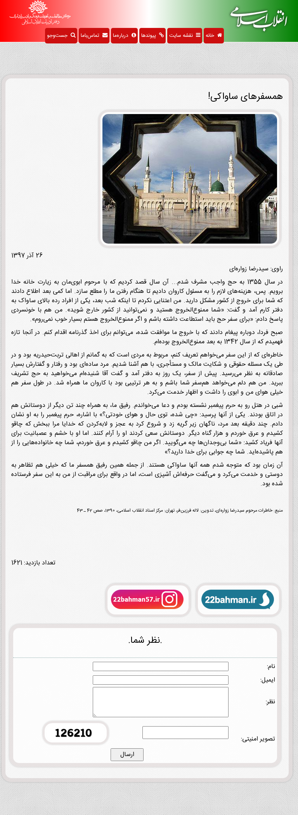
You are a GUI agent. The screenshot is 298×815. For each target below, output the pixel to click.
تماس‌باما (91, 35)
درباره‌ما (122, 35)
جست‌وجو (59, 35)
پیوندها (150, 35)
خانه (211, 35)
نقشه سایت (182, 35)
